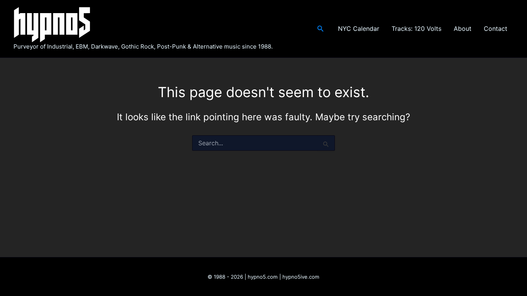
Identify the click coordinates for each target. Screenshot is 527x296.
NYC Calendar (358, 28)
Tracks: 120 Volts (416, 28)
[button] (320, 29)
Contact (495, 28)
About (462, 28)
